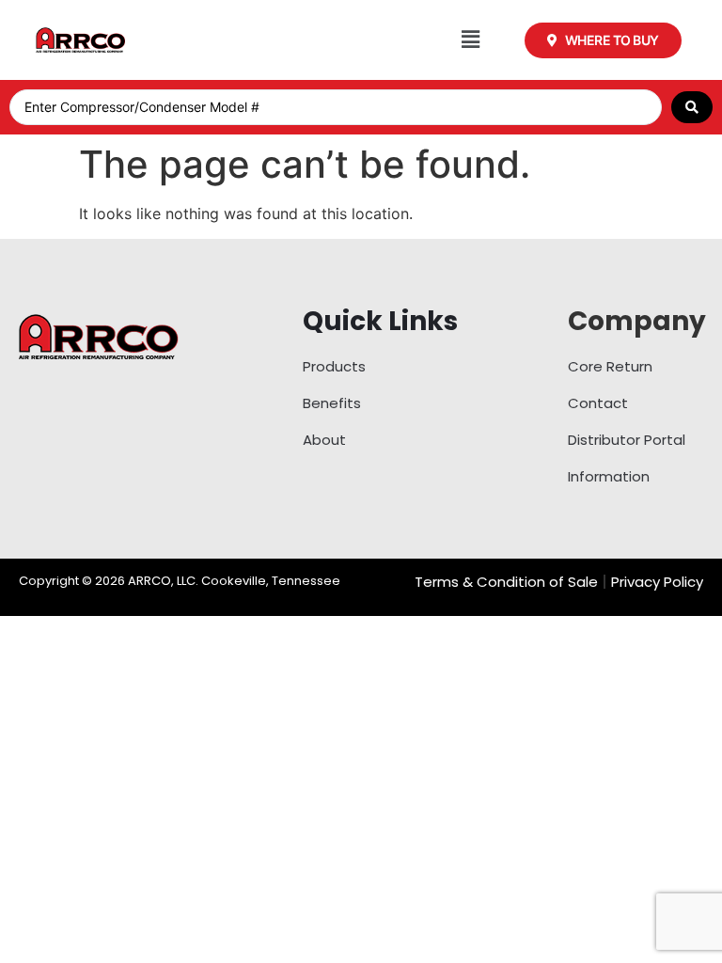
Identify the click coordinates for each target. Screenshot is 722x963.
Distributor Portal (626, 440)
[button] (470, 39)
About (324, 440)
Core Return (610, 366)
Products (334, 366)
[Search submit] (692, 107)
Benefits (332, 403)
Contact (598, 403)
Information (609, 476)
